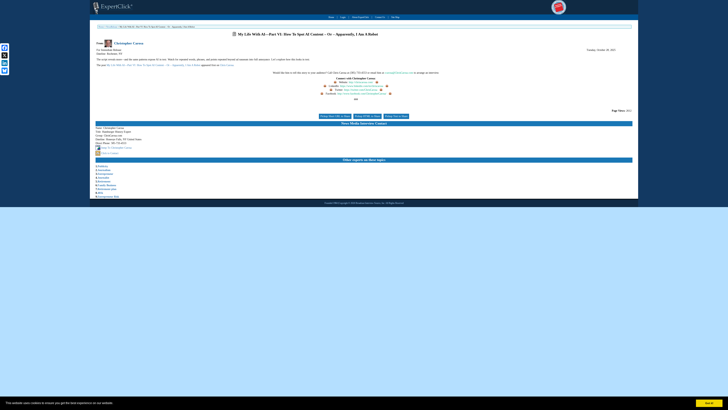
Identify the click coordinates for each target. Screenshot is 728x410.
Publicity (103, 166)
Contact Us (380, 17)
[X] (4, 55)
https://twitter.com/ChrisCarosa (360, 89)
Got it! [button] (709, 403)
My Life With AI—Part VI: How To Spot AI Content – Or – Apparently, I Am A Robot (153, 65)
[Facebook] (4, 48)
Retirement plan (107, 189)
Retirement (104, 181)
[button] (114, 403)
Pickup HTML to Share (367, 116)
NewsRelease (111, 27)
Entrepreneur (105, 174)
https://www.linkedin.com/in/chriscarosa (361, 86)
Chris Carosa (227, 65)
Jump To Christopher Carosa (116, 147)
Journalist (103, 177)
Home (331, 17)
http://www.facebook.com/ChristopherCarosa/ (361, 93)
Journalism (104, 170)
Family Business (107, 185)
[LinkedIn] (4, 63)
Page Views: (618, 110)
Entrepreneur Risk (108, 196)
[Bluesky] (4, 70)
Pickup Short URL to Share (335, 116)
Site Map (395, 17)
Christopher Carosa (128, 43)
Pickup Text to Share (396, 116)
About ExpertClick (360, 17)
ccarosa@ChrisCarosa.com (399, 72)
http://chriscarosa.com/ (361, 82)
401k (100, 193)
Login (343, 17)
